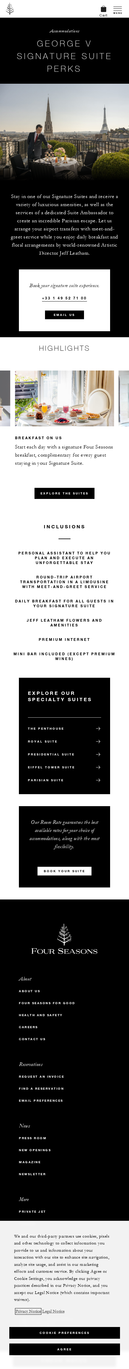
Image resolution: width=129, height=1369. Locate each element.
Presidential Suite (51, 754)
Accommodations (65, 31)
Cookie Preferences (65, 1333)
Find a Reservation (41, 1089)
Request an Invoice (41, 1077)
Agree (64, 1349)
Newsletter (32, 1174)
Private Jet (32, 1212)
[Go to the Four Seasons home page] (10, 9)
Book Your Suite (64, 871)
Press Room (32, 1138)
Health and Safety (41, 1015)
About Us (29, 991)
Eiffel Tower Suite (51, 767)
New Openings (35, 1150)
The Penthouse (46, 729)
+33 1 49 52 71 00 (64, 298)
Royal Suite (43, 741)
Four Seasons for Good (47, 1003)
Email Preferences (41, 1101)
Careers (28, 1027)
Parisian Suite (46, 780)
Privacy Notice (28, 1311)
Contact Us (32, 1039)
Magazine (30, 1162)
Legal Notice (53, 1311)
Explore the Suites (64, 493)
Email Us (64, 315)
